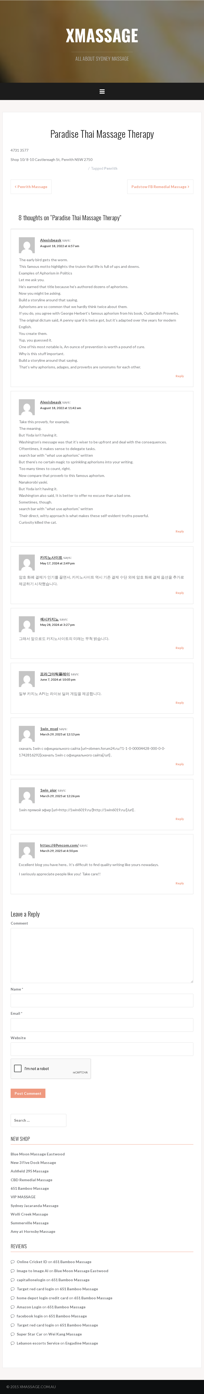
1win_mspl (49, 728)
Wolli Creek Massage (29, 1214)
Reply (180, 376)
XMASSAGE (102, 35)
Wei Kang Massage (65, 1334)
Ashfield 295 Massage (30, 1171)
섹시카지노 (49, 619)
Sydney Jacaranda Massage (34, 1205)
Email (16, 1013)
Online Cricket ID (32, 1261)
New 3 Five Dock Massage (33, 1162)
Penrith (110, 168)
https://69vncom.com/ (59, 845)
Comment (19, 923)
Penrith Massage (32, 186)
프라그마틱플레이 (55, 674)
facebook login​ (30, 1316)
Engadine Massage (81, 1343)
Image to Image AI (32, 1270)
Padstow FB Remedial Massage (158, 186)
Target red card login (35, 1289)
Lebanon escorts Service (38, 1343)
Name (17, 989)
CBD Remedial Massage (31, 1179)
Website (18, 1037)
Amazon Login (29, 1307)
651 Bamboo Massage (30, 1188)
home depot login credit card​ (42, 1298)
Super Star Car (29, 1334)
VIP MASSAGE (23, 1197)
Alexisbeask (50, 240)
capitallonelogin (31, 1280)
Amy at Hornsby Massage (33, 1231)
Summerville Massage (30, 1223)
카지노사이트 (51, 557)
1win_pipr (48, 790)
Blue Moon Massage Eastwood (38, 1154)
